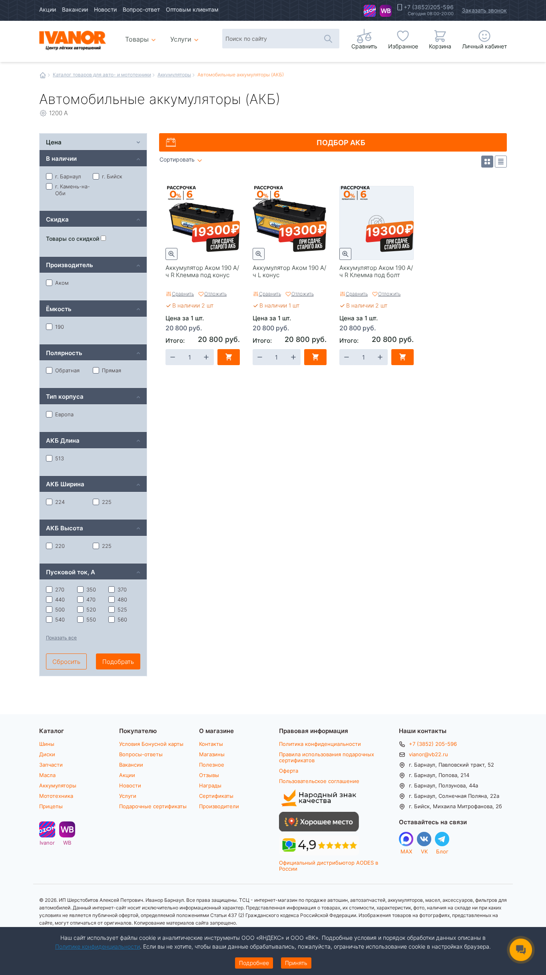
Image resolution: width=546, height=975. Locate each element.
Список (501, 162)
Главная (42, 75)
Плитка (487, 162)
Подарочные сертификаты (153, 806)
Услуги (127, 796)
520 (91, 609)
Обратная (67, 370)
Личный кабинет (484, 46)
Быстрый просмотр (171, 254)
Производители (219, 806)
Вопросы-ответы (141, 754)
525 (122, 609)
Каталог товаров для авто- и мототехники (102, 74)
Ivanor (370, 10)
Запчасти (51, 764)
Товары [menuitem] (141, 36)
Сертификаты (216, 796)
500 (60, 609)
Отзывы (209, 775)
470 (91, 599)
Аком (62, 283)
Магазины (212, 754)
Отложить (215, 293)
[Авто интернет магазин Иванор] (73, 39)
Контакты (211, 744)
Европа (64, 414)
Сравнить (183, 293)
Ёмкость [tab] (59, 308)
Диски (47, 754)
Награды (210, 785)
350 (91, 589)
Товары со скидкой (73, 238)
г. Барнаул (68, 176)
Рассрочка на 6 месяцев (181, 193)
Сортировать (177, 159)
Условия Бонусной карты (151, 744)
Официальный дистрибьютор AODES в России (328, 865)
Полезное (211, 764)
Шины (46, 744)
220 (60, 546)
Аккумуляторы (174, 74)
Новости (105, 9)
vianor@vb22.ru (428, 754)
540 (60, 619)
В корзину (228, 357)
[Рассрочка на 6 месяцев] (181, 193)
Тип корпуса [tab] (65, 396)
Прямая (111, 370)
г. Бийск (112, 176)
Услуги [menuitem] (180, 39)
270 (59, 589)
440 (60, 599)
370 (122, 589)
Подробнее (254, 963)
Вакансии (75, 9)
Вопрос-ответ (141, 9)
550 (91, 619)
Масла (47, 775)
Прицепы (51, 806)
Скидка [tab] (57, 219)
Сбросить (66, 661)
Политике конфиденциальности (97, 946)
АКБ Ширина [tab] (65, 484)
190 (59, 327)
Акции (47, 9)
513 (59, 458)
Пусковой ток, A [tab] (70, 571)
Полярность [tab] (64, 352)
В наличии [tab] (61, 158)
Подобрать (118, 661)
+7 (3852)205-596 (429, 7)
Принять (296, 963)
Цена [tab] (54, 142)
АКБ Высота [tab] (64, 527)
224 (60, 502)
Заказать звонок (484, 10)
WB (386, 10)
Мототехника (56, 796)
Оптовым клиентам (192, 9)
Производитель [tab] (69, 264)
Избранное (403, 46)
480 (122, 599)
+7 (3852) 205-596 (433, 744)
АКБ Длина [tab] (63, 440)
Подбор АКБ (341, 142)
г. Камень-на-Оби (72, 189)
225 (107, 502)
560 (122, 619)
